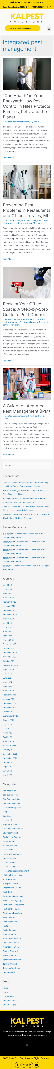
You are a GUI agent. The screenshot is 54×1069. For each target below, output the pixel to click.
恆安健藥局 (8, 542)
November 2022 (10, 758)
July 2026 (7, 585)
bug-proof (7, 820)
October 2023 (9, 712)
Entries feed (8, 996)
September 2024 (10, 665)
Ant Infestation (9, 791)
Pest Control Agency (29, 322)
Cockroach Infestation (13, 829)
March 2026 (8, 598)
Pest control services (12, 913)
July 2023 (7, 724)
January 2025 (9, 648)
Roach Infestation (11, 943)
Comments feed (10, 1000)
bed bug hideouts (10, 795)
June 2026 (7, 589)
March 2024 (8, 690)
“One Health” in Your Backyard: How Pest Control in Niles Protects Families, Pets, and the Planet (26, 106)
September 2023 (10, 716)
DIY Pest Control (10, 833)
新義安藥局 (8, 550)
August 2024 (8, 669)
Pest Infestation (25, 223)
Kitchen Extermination (12, 875)
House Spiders (9, 858)
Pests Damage (9, 930)
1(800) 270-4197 (43, 7)
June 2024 (7, 678)
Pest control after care (13, 896)
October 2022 (9, 762)
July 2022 (7, 771)
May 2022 (7, 775)
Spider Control (9, 955)
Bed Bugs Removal (11, 803)
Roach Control (9, 934)
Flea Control (8, 841)
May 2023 (7, 733)
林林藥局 (7, 534)
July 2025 (7, 623)
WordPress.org (9, 1005)
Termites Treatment (11, 968)
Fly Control (8, 850)
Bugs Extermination (11, 824)
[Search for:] (27, 465)
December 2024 (10, 652)
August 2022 (8, 766)
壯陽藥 (6, 566)
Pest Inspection (10, 922)
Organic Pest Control (12, 888)
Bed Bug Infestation (11, 799)
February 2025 (9, 644)
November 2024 (10, 657)
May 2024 (7, 682)
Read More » (8, 158)
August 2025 (8, 619)
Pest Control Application (13, 905)
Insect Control (9, 220)
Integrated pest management (16, 122)
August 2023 (8, 720)
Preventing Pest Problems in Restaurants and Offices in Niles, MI (26, 210)
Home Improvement (12, 854)
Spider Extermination (12, 960)
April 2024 (7, 686)
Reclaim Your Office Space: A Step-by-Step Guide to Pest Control (25, 309)
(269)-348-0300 (27, 7)
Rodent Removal (10, 951)
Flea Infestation (10, 845)
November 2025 (10, 614)
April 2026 (7, 593)
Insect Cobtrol (9, 862)
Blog (5, 812)
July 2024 (7, 674)
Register (6, 988)
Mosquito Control (10, 884)
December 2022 (10, 754)
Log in (5, 992)
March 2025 (8, 640)
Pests (5, 926)
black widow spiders (12, 807)
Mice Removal (9, 879)
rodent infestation (11, 947)
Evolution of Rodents (12, 837)
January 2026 (9, 606)
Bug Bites (7, 816)
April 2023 (7, 737)
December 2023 (10, 703)
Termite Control (10, 964)
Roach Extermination (12, 938)
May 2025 (7, 631)
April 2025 (7, 636)
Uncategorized (9, 972)
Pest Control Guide (11, 909)
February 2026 (9, 602)
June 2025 (7, 627)
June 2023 (7, 728)
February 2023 (9, 745)
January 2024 (9, 699)
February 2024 (9, 695)
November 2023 (10, 707)
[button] (49, 28)
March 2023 (8, 741)
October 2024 (9, 661)
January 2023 (9, 750)
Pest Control (35, 319)
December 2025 (10, 610)
